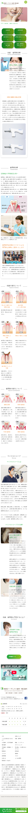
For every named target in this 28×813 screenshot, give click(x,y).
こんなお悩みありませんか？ (7, 739)
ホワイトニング (18, 744)
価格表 (16, 753)
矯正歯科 (4, 744)
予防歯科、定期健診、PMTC (7, 748)
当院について (18, 736)
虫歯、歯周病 (18, 738)
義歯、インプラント (19, 742)
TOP (3, 736)
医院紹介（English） (6, 760)
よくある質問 (18, 758)
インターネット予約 (21, 811)
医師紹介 (4, 751)
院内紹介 (17, 751)
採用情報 (4, 755)
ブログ (16, 755)
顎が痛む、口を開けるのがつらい (20, 748)
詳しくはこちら (23, 703)
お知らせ (4, 758)
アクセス (4, 753)
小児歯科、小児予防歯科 (7, 742)
